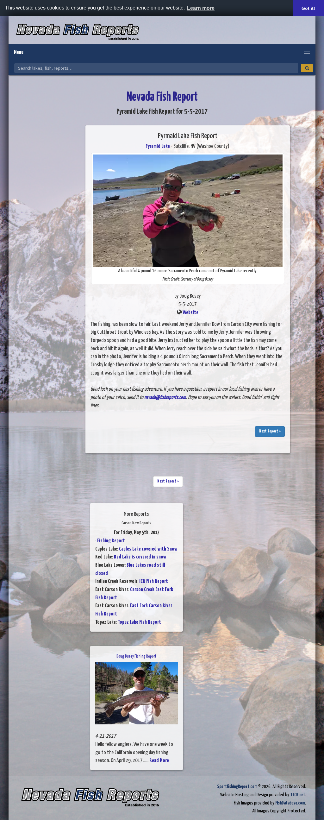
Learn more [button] (201, 8)
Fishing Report (111, 541)
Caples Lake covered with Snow (148, 549)
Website (190, 312)
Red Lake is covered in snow (140, 557)
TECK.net (297, 794)
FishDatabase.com (290, 803)
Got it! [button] (308, 8)
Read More (159, 760)
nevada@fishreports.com (165, 397)
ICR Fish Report (153, 581)
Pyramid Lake (158, 146)
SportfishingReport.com (237, 786)
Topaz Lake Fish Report (139, 622)
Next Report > (270, 431)
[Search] (307, 68)
